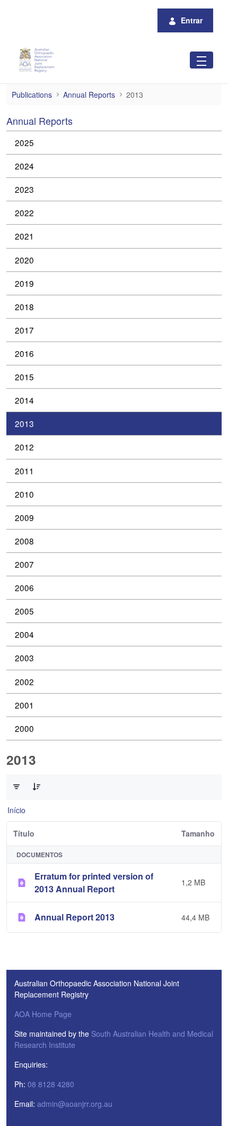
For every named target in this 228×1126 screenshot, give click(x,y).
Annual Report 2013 (74, 917)
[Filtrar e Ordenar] (16, 786)
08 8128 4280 (51, 1084)
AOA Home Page (43, 1014)
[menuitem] (114, 142)
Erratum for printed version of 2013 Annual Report (93, 882)
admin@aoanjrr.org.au (74, 1103)
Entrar (192, 20)
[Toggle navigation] (201, 60)
